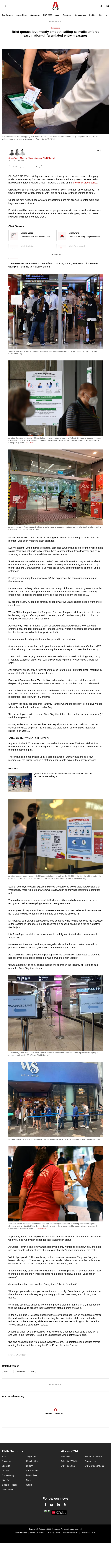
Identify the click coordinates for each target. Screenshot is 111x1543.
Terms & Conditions (37, 1533)
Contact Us (90, 1461)
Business (6, 1461)
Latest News (21, 15)
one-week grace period (85, 182)
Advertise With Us (69, 1461)
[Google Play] (45, 1512)
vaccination (21, 1371)
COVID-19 (8, 1371)
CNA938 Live (32, 1471)
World (29, 1485)
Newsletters (7, 1489)
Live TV (5, 1480)
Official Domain (21, 1533)
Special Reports (9, 1485)
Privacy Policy (54, 1533)
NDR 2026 (47, 15)
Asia (57, 15)
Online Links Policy (88, 1533)
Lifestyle (6, 1466)
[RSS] (65, 1505)
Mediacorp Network (94, 1456)
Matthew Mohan (27, 158)
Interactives (31, 1475)
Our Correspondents (94, 1466)
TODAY (102, 15)
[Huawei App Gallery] (59, 1512)
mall (32, 1371)
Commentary (80, 15)
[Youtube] (51, 1505)
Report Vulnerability (70, 1533)
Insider (92, 15)
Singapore (35, 15)
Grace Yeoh (13, 158)
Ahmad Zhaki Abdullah (46, 158)
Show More (55, 254)
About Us (65, 1456)
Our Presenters (68, 1466)
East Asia (67, 15)
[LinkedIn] (58, 1505)
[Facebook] (45, 1505)
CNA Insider (32, 1461)
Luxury (29, 1466)
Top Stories (7, 15)
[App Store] (49, 1512)
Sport (28, 1480)
